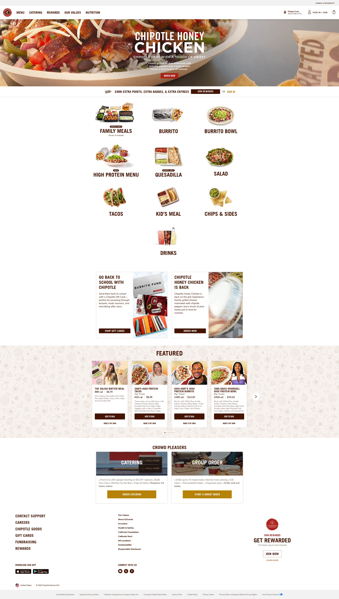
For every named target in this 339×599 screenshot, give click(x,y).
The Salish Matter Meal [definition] (109, 388)
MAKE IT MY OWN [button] (110, 423)
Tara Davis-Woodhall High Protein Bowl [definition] (227, 390)
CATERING (35, 12)
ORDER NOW (169, 75)
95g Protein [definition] (179, 394)
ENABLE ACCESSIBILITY (325, 3)
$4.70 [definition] (110, 391)
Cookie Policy (192, 594)
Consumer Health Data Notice (155, 594)
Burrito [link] (168, 131)
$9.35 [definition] (149, 397)
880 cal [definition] (99, 391)
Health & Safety (126, 527)
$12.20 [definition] (191, 397)
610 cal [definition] (138, 397)
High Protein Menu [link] (116, 174)
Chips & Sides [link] (221, 214)
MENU (20, 12)
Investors (122, 523)
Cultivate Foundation (128, 532)
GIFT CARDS (24, 535)
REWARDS (53, 12)
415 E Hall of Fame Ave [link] (295, 14)
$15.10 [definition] (231, 397)
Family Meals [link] (116, 131)
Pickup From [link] (293, 11)
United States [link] (26, 585)
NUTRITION (93, 12)
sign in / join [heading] (320, 12)
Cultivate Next (125, 536)
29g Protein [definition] (140, 394)
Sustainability (125, 544)
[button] (256, 396)
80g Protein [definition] (219, 394)
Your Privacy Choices (270, 594)
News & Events (125, 519)
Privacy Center (208, 594)
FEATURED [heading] (169, 353)
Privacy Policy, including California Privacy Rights (238, 594)
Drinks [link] (168, 253)
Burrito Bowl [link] (220, 131)
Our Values (123, 515)
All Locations (124, 540)
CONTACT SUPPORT (30, 516)
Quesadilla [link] (168, 174)
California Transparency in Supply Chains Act (121, 594)
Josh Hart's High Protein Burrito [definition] (184, 390)
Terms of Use (177, 594)
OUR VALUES (72, 12)
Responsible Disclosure (129, 549)
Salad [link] (221, 173)
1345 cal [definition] (179, 397)
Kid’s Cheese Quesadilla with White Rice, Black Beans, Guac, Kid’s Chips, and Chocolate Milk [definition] (110, 398)
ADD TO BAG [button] (110, 416)
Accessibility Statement (65, 594)
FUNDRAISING (25, 542)
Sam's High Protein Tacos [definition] (146, 390)
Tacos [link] (116, 214)
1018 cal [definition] (218, 397)
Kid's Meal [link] (168, 214)
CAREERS (22, 522)
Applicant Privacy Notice (89, 594)
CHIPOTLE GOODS (28, 529)
